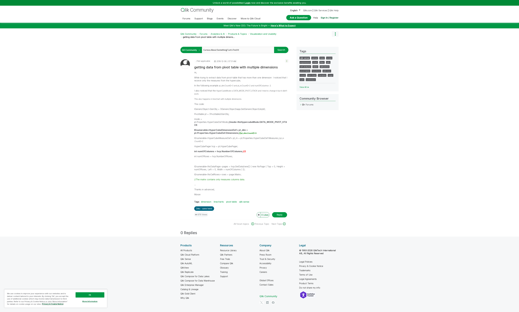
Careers (263, 272)
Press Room (265, 254)
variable (322, 75)
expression (305, 62)
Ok (90, 295)
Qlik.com (307, 10)
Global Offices (267, 280)
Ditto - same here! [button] (204, 208)
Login (247, 2)
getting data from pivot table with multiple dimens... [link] (209, 37)
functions (316, 71)
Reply (279, 214)
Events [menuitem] (220, 18)
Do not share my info (310, 287)
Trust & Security (267, 259)
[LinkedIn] (267, 303)
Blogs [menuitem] (210, 18)
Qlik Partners (226, 254)
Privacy (263, 267)
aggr (330, 75)
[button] (286, 61)
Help (315, 17)
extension (310, 80)
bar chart (312, 75)
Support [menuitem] (198, 18)
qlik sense (244, 201)
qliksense (324, 67)
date (322, 58)
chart (315, 62)
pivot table (231, 201)
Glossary (224, 267)
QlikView (184, 267)
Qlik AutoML (186, 263)
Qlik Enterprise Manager (192, 285)
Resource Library (228, 250)
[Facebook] (273, 303)
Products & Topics (237, 34)
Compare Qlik (226, 263)
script (329, 58)
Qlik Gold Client (187, 293)
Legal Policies (305, 261)
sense (314, 58)
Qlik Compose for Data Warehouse (197, 280)
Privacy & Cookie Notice (311, 266)
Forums (203, 34)
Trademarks (304, 270)
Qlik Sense (185, 259)
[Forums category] (301, 104)
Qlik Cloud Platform (189, 254)
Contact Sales (266, 284)
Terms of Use (305, 274)
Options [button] (335, 34)
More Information (89, 301)
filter (322, 62)
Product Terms (306, 283)
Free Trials (225, 259)
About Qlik (265, 250)
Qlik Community (188, 34)
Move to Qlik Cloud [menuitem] (250, 18)
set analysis (305, 67)
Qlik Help (334, 10)
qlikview (326, 71)
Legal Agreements (308, 279)
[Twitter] (262, 303)
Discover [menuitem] (232, 18)
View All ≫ (304, 87)
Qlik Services (320, 10)
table (315, 67)
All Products (186, 250)
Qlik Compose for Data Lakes (194, 276)
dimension (206, 201)
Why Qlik (184, 298)
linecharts (219, 201)
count (302, 75)
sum (302, 80)
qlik (328, 62)
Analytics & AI (218, 34)
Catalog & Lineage (189, 289)
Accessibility (265, 263)
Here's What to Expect (283, 25)
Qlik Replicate (187, 272)
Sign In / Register (330, 17)
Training (224, 272)
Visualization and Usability (263, 34)
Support (224, 276)
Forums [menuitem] (186, 18)
